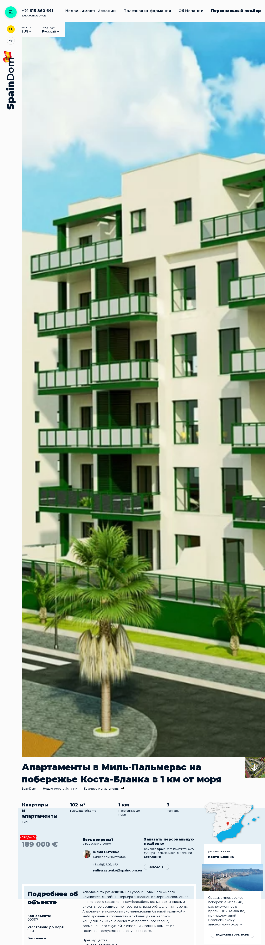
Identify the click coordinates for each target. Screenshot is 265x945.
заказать (157, 866)
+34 (37, 11)
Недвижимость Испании (90, 11)
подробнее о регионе (232, 934)
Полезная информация (147, 11)
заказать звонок (34, 15)
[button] (255, 767)
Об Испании (191, 11)
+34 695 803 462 (105, 865)
